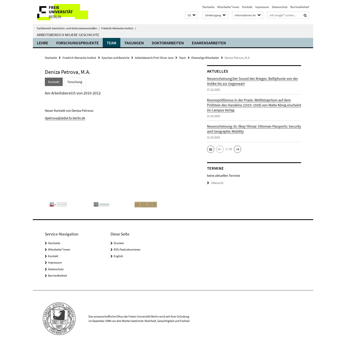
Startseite (208, 7)
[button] (191, 15)
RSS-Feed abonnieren (127, 249)
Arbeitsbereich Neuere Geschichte (68, 34)
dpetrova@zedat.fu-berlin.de (65, 118)
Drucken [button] (119, 243)
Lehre (42, 42)
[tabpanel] (118, 105)
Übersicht (217, 183)
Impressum (262, 7)
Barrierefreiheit (299, 7)
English (118, 256)
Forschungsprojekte (77, 42)
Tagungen (134, 42)
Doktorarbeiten (168, 42)
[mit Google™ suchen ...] (305, 15)
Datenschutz (279, 7)
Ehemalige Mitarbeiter (205, 58)
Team (111, 42)
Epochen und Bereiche (115, 58)
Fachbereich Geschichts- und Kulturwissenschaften (68, 28)
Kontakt (247, 7)
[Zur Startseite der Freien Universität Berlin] (66, 12)
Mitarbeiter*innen (228, 7)
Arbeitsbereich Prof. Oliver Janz (154, 58)
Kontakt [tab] (53, 82)
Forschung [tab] (74, 82)
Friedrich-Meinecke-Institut (118, 28)
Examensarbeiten (209, 42)
